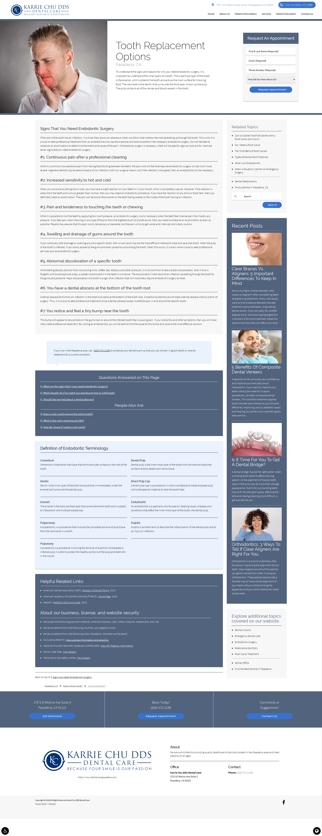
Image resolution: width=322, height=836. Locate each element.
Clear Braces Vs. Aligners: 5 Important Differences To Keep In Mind (254, 276)
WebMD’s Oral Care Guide (66, 602)
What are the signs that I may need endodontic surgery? (75, 386)
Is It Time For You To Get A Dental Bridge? (256, 462)
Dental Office (242, 662)
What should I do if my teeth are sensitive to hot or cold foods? (79, 393)
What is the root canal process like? (63, 420)
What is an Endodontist (247, 163)
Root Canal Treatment (247, 654)
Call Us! (298, 5)
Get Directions (52, 716)
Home (211, 13)
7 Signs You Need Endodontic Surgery (71, 677)
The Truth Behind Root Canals (251, 151)
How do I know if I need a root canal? (64, 427)
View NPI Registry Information (117, 645)
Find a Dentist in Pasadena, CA (251, 187)
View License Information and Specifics (87, 639)
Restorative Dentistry (246, 648)
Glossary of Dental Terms (95, 590)
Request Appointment (161, 716)
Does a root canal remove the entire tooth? (68, 414)
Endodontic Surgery (246, 642)
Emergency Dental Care (247, 636)
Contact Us (307, 13)
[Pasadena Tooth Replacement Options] (53, 112)
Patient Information (246, 13)
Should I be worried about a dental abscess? (68, 399)
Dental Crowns (243, 630)
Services (266, 13)
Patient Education (286, 13)
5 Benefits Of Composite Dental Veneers (256, 369)
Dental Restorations (246, 181)
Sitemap (52, 803)
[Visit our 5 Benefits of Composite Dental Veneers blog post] (257, 362)
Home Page (104, 596)
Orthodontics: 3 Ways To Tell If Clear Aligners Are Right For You (256, 549)
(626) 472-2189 (102, 350)
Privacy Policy (41, 803)
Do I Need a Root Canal (247, 145)
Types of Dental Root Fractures (251, 157)
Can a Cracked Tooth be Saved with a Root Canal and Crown (255, 137)
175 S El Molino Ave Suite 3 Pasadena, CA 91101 (244, 5)
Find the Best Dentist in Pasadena (253, 669)
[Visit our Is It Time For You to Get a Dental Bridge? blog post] (257, 455)
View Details (69, 651)
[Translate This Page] (317, 831)
